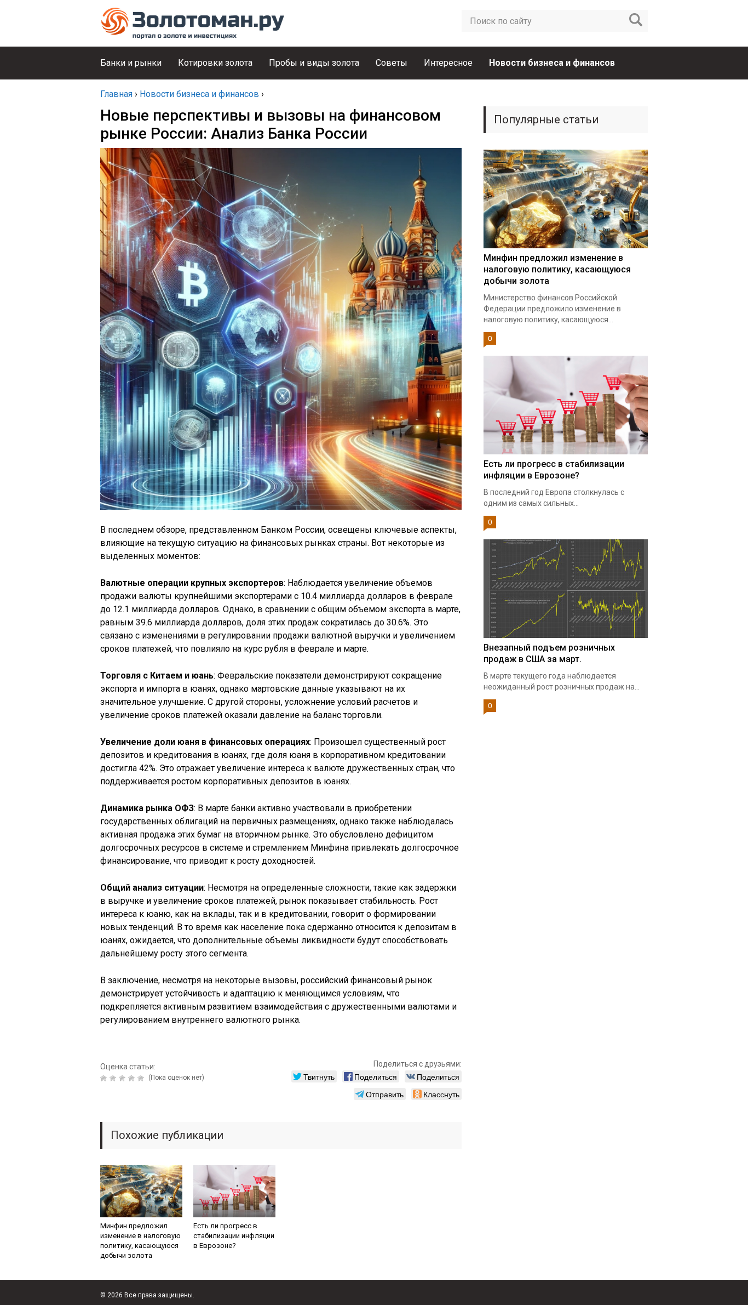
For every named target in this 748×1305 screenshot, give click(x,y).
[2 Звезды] (114, 1078)
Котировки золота (215, 63)
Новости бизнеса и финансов (552, 63)
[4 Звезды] (132, 1078)
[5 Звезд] (142, 1078)
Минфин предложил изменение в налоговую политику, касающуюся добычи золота (140, 1241)
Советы (391, 63)
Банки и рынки (131, 63)
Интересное (448, 63)
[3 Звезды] (123, 1078)
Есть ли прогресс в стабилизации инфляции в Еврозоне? (233, 1236)
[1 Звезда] (105, 1078)
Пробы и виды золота (314, 63)
